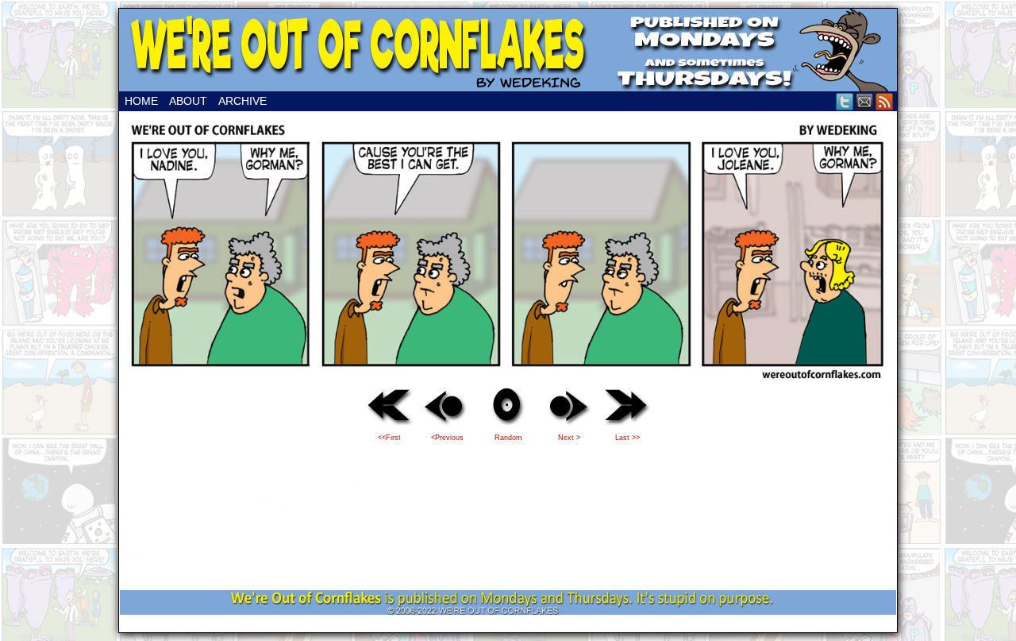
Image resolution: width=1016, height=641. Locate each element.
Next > (569, 438)
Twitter (845, 101)
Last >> (627, 438)
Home (141, 101)
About (188, 101)
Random (508, 438)
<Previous (447, 438)
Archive (242, 101)
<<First (389, 438)
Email (865, 101)
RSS (885, 101)
